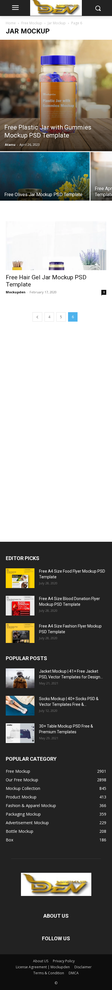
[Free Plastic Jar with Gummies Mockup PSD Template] (56, 95)
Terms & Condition (48, 973)
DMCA (74, 973)
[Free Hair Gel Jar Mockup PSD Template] (56, 245)
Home (11, 23)
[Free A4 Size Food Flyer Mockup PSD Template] (20, 578)
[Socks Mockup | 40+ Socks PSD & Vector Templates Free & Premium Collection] (20, 706)
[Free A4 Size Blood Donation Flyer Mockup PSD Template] (20, 605)
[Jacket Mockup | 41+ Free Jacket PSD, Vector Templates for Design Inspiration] (20, 678)
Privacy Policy (64, 961)
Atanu (10, 144)
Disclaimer (83, 967)
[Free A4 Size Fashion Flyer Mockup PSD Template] (20, 633)
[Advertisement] (49, 430)
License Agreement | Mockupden (43, 967)
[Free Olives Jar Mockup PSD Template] (45, 196)
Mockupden (16, 292)
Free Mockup (31, 23)
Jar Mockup (57, 23)
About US (40, 961)
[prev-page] (37, 317)
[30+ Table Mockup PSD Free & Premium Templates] (20, 733)
